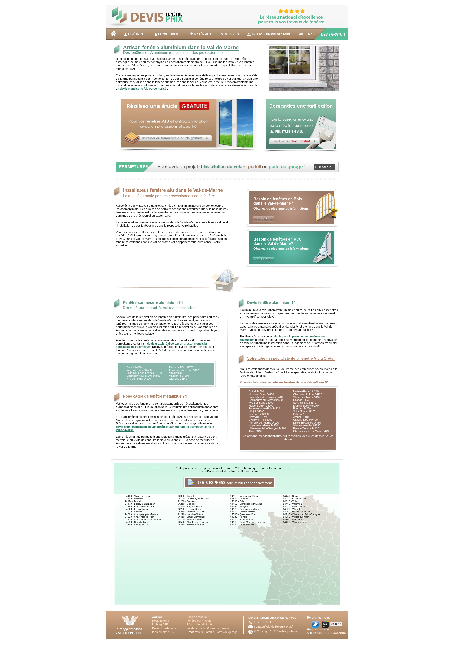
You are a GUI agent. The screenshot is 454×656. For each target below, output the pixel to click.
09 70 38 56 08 (263, 622)
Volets (190, 628)
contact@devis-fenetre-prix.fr (274, 626)
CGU (172, 632)
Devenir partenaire (164, 628)
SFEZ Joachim (335, 633)
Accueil (157, 617)
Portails (200, 628)
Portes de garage (218, 628)
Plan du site (159, 632)
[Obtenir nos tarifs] (298, 151)
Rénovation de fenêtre (201, 624)
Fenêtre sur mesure (199, 620)
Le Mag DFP (160, 624)
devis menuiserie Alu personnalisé (143, 88)
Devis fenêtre (160, 620)
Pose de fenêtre (197, 617)
